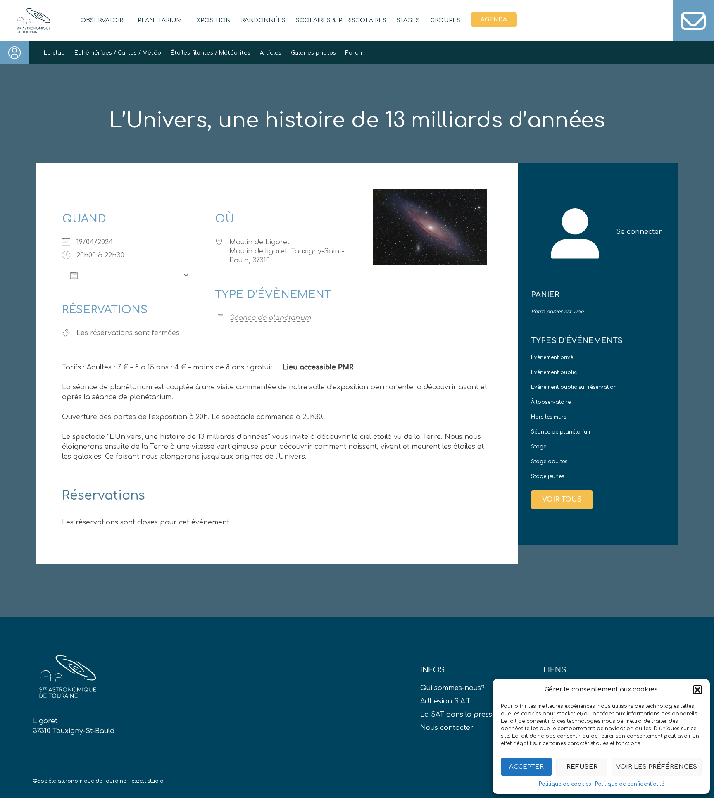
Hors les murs (548, 417)
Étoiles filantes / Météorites (210, 53)
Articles (270, 53)
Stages (408, 20)
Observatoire (104, 20)
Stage (538, 447)
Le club (54, 53)
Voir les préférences (656, 766)
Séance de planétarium (270, 318)
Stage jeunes (547, 476)
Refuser (581, 766)
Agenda (494, 20)
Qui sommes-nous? (452, 688)
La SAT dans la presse (458, 714)
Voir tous (562, 499)
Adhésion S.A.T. (446, 701)
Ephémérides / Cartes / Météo (117, 53)
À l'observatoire (551, 402)
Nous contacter (447, 727)
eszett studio (147, 781)
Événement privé (552, 357)
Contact (693, 20)
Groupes (445, 20)
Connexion (14, 52)
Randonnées (263, 20)
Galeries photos (313, 53)
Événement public (554, 372)
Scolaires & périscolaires (341, 20)
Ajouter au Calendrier (130, 275)
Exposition (211, 20)
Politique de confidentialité (629, 784)
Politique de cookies (565, 784)
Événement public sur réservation (574, 387)
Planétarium (160, 20)
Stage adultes (549, 462)
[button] (697, 690)
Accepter (526, 766)
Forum (354, 53)
